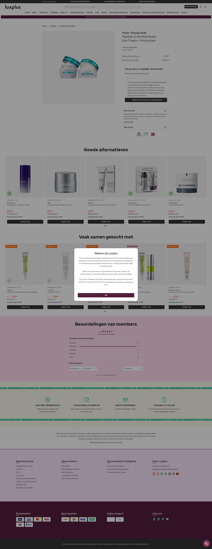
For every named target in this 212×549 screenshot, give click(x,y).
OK (106, 295)
